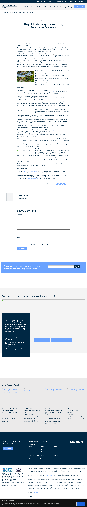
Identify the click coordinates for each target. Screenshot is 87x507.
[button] (26, 6)
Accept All (81, 504)
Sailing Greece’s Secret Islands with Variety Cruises (74, 410)
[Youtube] (79, 442)
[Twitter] (76, 442)
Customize (64, 504)
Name (18, 232)
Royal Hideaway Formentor (51, 42)
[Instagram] (74, 442)
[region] (43, 503)
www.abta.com (49, 475)
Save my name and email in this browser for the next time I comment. (37, 245)
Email (18, 237)
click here (36, 492)
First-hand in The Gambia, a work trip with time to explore (33, 410)
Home (7, 12)
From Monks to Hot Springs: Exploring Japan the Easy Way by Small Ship (53, 411)
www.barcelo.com (62, 173)
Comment (20, 214)
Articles (11, 12)
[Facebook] (71, 442)
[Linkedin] (82, 442)
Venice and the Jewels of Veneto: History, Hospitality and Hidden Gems (10, 411)
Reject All (72, 504)
